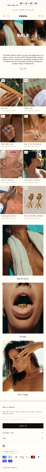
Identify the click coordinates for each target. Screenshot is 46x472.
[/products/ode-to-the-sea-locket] (34, 128)
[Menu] (4, 16)
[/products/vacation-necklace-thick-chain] (11, 164)
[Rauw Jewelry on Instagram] (5, 446)
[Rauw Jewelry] (23, 16)
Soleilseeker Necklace (32, 180)
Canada (9, 451)
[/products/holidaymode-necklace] (11, 200)
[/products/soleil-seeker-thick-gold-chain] (34, 164)
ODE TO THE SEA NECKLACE (33, 144)
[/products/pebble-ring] (34, 92)
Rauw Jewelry (12, 467)
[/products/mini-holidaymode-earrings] (34, 200)
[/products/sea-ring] (11, 92)
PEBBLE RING (28, 108)
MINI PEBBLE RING (7, 144)
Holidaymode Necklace (8, 216)
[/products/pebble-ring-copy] (11, 128)
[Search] (8, 16)
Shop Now (23, 68)
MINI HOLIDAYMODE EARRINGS (33, 216)
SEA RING (4, 108)
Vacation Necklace (7, 180)
